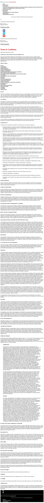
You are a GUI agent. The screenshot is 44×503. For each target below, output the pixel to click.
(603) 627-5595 (5, 27)
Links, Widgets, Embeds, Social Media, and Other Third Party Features (13, 73)
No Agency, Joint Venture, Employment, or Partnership (10, 82)
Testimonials (5, 14)
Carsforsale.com (13, 495)
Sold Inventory (5, 10)
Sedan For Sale (7, 8)
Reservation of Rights (4, 86)
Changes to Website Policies (5, 69)
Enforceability (3, 84)
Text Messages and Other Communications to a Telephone (11, 71)
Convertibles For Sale (26, 7)
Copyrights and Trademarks (5, 80)
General (1, 65)
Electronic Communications (5, 70)
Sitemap (4, 499)
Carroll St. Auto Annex (7, 9)
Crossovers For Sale (21, 8)
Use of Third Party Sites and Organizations (8, 75)
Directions (9, 14)
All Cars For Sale (6, 7)
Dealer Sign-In (5, 501)
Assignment (2, 87)
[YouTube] (4, 35)
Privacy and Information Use (5, 79)
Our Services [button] (5, 11)
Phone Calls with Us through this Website (8, 72)
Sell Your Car (10, 12)
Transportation (5, 12)
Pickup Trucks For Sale (34, 7)
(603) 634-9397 (5, 44)
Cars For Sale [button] (5, 6)
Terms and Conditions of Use (28, 497)
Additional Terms (3, 89)
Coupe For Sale (19, 7)
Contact (12, 14)
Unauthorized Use (3, 67)
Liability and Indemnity (4, 81)
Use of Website (3, 66)
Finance (17, 12)
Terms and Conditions (7, 500)
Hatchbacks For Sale (13, 8)
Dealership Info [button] (5, 13)
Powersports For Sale (13, 7)
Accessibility (2, 88)
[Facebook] (4, 30)
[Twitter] (4, 33)
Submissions (2, 76)
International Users (3, 83)
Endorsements (3, 74)
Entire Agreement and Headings (6, 85)
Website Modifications (4, 68)
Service (14, 12)
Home (4, 3)
